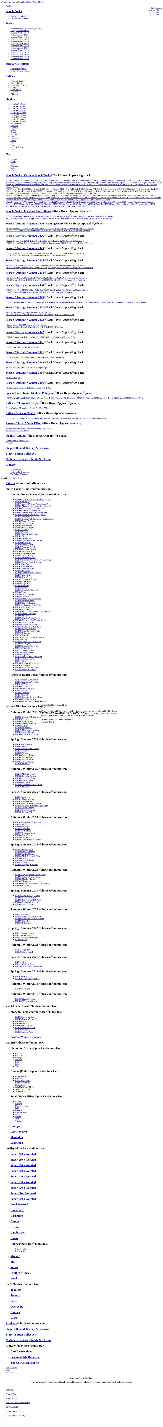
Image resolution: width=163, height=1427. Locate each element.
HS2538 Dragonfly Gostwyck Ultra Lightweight (33, 560)
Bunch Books (14, 11)
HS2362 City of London (15, 398)
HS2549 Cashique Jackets (106, 189)
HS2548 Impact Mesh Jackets (17, 216)
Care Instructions (17, 470)
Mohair (13, 141)
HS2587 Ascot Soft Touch (49, 189)
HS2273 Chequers (13, 219)
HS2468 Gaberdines (74, 193)
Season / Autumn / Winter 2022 (25, 319)
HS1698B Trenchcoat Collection (62, 206)
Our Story (155, 12)
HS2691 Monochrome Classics (34, 231)
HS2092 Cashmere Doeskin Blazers (46, 219)
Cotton (13, 130)
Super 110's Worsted (18, 119)
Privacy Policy (11, 1398)
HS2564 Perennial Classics (69, 189)
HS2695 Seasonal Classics (56, 231)
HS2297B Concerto (58, 202)
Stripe (42, 408)
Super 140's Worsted (18, 113)
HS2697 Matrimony (49, 180)
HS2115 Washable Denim (140, 204)
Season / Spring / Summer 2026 (25, 235)
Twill (20, 431)
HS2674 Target (37, 229)
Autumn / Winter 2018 (20, 56)
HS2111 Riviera (12, 357)
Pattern (10, 75)
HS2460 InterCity (12, 195)
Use (8, 154)
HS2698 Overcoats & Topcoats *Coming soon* (24, 180)
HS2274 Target (107, 216)
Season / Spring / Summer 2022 (25, 332)
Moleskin (32, 408)
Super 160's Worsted (18, 111)
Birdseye (15, 428)
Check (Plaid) (11, 418)
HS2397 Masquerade (134, 198)
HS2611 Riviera (121, 185)
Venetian (25, 431)
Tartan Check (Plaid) (88, 418)
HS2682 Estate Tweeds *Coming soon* (72, 183)
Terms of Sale (11, 1394)
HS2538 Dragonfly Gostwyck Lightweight (22, 268)
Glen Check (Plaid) (31, 418)
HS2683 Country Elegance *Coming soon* (40, 183)
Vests (12, 170)
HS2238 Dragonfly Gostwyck (24, 204)
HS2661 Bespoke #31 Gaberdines (19, 229)
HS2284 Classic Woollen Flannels (134, 202)
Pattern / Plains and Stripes (22, 403)
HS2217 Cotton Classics (62, 204)
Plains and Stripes (18, 81)
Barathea (9, 428)
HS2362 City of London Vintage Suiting (26, 200)
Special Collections (17, 63)
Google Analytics (64, 720)
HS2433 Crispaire (90, 195)
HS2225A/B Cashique (44, 204)
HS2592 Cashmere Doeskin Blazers (35, 255)
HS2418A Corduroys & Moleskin (26, 198)
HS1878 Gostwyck (42, 206)
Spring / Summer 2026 (20, 31)
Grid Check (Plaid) (45, 418)
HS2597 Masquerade (135, 185)
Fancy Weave (16, 90)
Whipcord (14, 94)
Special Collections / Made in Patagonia (30, 393)
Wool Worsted (16, 123)
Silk (12, 143)
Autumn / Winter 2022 (20, 46)
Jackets (13, 162)
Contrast (9, 408)
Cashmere (14, 128)
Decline (51, 722)
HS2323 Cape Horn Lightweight (39, 202)
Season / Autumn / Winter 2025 (25, 248)
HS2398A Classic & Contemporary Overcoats (87, 198)
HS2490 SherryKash (21, 193)
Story (8, 1370)
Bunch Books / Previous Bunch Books (28, 211)
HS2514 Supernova (124, 191)
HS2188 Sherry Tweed (80, 204)
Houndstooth (57, 418)
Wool (13, 149)
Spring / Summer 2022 (20, 48)
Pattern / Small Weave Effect (23, 423)
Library (11, 464)
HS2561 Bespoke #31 (87, 189)
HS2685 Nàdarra (87, 229)
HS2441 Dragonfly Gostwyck (42, 195)
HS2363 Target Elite (73, 216)
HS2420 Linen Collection (33, 290)
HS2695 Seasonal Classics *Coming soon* (73, 180)
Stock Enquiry (156, 8)
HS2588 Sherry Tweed (30, 189)
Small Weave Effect (19, 85)
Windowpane (101, 418)
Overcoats (14, 166)
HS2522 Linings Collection (106, 191)
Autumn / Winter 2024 (20, 37)
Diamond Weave (25, 428)
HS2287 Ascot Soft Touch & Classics (95, 202)
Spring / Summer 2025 (20, 35)
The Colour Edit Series (19, 474)
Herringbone (24, 408)
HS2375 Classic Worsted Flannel (48, 302)
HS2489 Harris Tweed (37, 193)
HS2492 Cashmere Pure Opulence (72, 280)
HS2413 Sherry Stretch (48, 198)
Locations (155, 14)
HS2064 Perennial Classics (70, 219)
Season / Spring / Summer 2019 (25, 362)
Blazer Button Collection (21, 453)
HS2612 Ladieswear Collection (103, 185)
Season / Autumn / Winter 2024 (25, 272)
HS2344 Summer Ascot (51, 200)
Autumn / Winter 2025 (20, 33)
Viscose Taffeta (11, 441)
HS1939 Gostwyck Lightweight (23, 206)
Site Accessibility (12, 1407)
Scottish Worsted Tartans (20, 71)
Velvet (13, 145)
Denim (13, 132)
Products (9, 443)
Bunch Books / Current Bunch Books (28, 175)
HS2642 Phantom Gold (38, 185)
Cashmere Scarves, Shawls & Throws (28, 459)
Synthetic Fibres (17, 147)
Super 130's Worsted (18, 115)
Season (10, 23)
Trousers (14, 159)
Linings (14, 139)
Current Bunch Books (20, 16)
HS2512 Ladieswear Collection (40, 216)
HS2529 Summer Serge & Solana (48, 191)
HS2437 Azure (60, 195)
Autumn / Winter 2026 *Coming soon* (26, 29)
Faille (34, 428)
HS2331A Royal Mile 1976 (16, 202)
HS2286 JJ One (115, 202)
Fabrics (8, 6)
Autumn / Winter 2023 (20, 41)
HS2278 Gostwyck (13, 325)
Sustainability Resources (20, 472)
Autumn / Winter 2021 (20, 50)
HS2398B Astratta (63, 198)
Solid (38, 408)
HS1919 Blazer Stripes (14, 368)
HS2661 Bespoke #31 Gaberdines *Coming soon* (131, 183)
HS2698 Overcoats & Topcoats (78, 231)
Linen (13, 136)
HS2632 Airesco (85, 185)
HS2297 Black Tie (73, 202)
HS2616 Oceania (72, 185)
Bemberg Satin (23, 441)
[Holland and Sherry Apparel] (29, 2)
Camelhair (14, 126)
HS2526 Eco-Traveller (69, 191)
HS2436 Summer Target (75, 195)
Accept (44, 722)
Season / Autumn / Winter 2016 (25, 382)
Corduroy (15, 408)
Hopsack (39, 428)
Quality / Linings (16, 435)
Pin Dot (15, 431)
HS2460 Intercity (49, 278)
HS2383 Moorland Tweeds (115, 198)
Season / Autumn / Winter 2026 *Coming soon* (34, 223)
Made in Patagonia (18, 69)
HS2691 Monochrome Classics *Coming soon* (108, 180)
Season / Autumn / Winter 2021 (25, 342)
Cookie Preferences (13, 1411)
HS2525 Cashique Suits (87, 191)
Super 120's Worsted (18, 117)
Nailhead (9, 431)
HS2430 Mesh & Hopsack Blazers (110, 195)
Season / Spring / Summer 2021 (25, 352)
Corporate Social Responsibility (18, 1403)
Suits (12, 164)
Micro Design (48, 428)
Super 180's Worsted (18, 106)
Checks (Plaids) (17, 83)
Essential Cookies (47, 720)
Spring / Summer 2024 (20, 39)
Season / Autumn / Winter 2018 (25, 372)
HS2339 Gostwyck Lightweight (72, 200)
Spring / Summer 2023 (20, 44)
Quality (10, 99)
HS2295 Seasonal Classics (91, 216)
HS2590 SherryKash (13, 189)
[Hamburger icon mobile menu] (8, 2)
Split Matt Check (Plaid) (71, 418)
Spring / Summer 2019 (20, 54)
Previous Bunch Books (20, 18)
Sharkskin (14, 92)
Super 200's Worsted (18, 104)
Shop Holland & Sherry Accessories (27, 448)
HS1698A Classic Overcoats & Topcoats (96, 219)
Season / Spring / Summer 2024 (25, 285)
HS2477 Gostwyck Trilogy (56, 193)
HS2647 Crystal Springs (69, 243)
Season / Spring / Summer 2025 (25, 260)
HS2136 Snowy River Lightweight (117, 204)
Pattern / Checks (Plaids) (21, 413)
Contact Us (10, 1390)
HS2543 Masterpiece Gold (144, 189)
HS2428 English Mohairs (133, 195)
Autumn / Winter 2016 (20, 59)
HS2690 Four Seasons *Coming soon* (140, 180)
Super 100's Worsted (18, 121)
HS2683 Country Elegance (71, 229)
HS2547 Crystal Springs (125, 189)
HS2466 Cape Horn (89, 193)
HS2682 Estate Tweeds (52, 229)
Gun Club (20, 418)
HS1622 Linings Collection (85, 206)
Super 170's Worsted (18, 108)
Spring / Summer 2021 (20, 52)
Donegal (14, 87)
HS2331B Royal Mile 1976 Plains (97, 200)
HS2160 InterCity (26, 219)
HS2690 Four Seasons (14, 231)
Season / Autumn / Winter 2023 (25, 297)
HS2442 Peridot (25, 195)
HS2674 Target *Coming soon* (99, 183)
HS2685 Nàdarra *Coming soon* (28, 510)
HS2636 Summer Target (56, 185)
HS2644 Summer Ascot (20, 185)
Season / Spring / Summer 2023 (25, 307)
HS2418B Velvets (59, 216)
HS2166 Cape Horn (96, 204)
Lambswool (15, 134)
